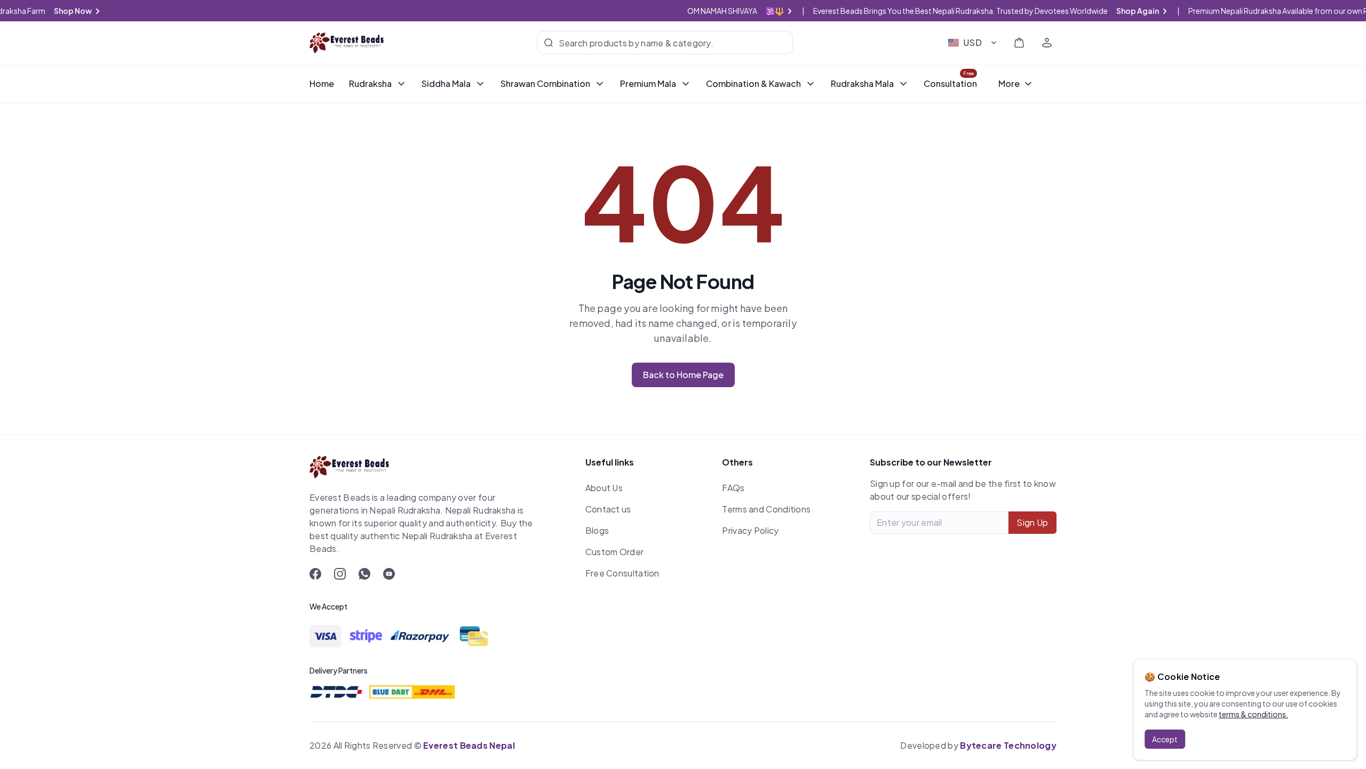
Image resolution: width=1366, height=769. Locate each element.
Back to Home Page (683, 374)
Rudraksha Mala (862, 83)
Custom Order (614, 551)
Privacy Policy (750, 530)
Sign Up (1032, 522)
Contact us (608, 509)
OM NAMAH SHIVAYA (746, 10)
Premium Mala (648, 83)
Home (321, 83)
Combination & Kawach (753, 83)
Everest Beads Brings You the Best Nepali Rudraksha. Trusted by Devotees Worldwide (996, 10)
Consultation (950, 83)
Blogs (597, 530)
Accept (1165, 739)
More (1009, 83)
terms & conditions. (1253, 714)
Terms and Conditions (766, 509)
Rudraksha (370, 83)
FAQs (733, 487)
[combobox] (973, 42)
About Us (604, 487)
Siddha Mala (446, 83)
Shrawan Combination (545, 83)
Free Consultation (622, 573)
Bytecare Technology (1008, 745)
